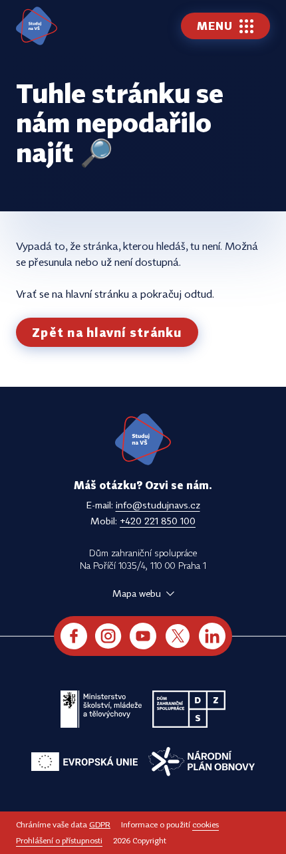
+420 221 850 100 (158, 520)
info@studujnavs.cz (158, 504)
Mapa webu (136, 593)
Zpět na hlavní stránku (107, 332)
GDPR (99, 824)
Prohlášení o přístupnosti (59, 840)
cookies (205, 824)
